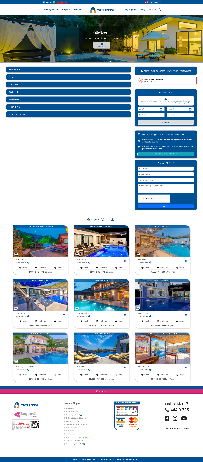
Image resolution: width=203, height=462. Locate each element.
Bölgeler (66, 9)
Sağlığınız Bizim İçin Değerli (75, 437)
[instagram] (175, 418)
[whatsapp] (54, 2)
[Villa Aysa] (162, 241)
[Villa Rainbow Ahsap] (162, 348)
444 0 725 (179, 409)
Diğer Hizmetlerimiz (72, 427)
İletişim (152, 9)
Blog (143, 9)
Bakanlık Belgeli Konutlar (74, 444)
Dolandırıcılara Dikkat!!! (177, 428)
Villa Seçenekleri (50, 9)
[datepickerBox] (63, 261)
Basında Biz (70, 431)
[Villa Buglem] (162, 295)
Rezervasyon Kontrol (73, 415)
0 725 (49, 2)
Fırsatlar (78, 9)
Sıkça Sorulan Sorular (73, 421)
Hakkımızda (70, 408)
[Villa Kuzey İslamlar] (101, 295)
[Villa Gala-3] (101, 241)
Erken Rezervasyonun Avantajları (77, 424)
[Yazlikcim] (101, 9)
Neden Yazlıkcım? (72, 412)
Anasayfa (88, 38)
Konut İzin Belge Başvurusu (75, 440)
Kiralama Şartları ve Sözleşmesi (76, 418)
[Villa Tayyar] (40, 295)
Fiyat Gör (166, 122)
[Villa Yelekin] (40, 241)
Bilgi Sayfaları (131, 9)
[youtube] (183, 418)
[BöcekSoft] (136, 459)
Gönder (165, 206)
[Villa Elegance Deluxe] (40, 348)
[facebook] (167, 418)
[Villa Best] (101, 348)
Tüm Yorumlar (70, 434)
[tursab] (62, 2)
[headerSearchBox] (160, 10)
